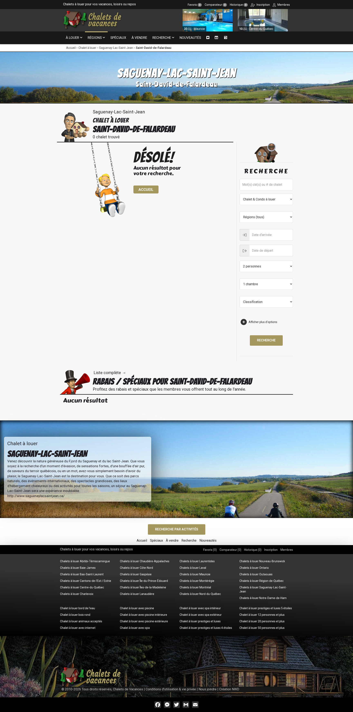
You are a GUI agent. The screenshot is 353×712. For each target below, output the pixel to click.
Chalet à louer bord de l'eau (77, 608)
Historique (238, 4)
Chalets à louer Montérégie (197, 580)
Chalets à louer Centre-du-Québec (82, 587)
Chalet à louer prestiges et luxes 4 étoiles (206, 627)
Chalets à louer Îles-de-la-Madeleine (143, 587)
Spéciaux (118, 38)
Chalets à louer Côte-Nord (136, 567)
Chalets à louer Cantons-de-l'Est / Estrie (85, 580)
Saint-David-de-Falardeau (153, 47)
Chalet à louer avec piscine (137, 608)
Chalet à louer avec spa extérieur (201, 614)
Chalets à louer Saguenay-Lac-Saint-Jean (263, 589)
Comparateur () (230, 549)
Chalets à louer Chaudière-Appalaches (144, 561)
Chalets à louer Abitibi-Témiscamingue (85, 561)
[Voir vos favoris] (208, 37)
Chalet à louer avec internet (77, 627)
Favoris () (210, 549)
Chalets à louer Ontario (254, 567)
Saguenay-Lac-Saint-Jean (116, 47)
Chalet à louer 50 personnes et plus (262, 627)
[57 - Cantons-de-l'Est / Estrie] (263, 20)
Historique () (252, 549)
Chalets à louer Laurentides (197, 561)
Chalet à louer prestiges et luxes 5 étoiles (265, 608)
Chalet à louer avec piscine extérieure (144, 621)
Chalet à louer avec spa (135, 627)
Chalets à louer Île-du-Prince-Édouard (144, 580)
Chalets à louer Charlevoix (76, 594)
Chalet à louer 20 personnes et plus (262, 621)
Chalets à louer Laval (193, 567)
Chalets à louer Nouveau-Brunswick (262, 561)
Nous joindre (208, 689)
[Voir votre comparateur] (216, 37)
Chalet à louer (87, 47)
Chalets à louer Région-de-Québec (261, 580)
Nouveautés (190, 38)
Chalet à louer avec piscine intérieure (143, 614)
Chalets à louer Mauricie (195, 574)
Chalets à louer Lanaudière (137, 594)
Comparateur (215, 4)
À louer (72, 38)
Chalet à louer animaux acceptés (81, 621)
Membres (283, 4)
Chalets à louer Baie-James (78, 567)
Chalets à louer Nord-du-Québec (200, 594)
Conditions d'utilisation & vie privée (171, 689)
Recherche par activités (176, 529)
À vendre (139, 38)
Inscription (263, 4)
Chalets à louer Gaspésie (136, 574)
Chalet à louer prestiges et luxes (200, 621)
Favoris (194, 4)
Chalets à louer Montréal (195, 587)
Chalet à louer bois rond (75, 614)
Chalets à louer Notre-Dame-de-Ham (263, 598)
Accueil (71, 47)
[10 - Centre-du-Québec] (208, 20)
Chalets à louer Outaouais (256, 574)
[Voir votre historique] (225, 37)
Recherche (161, 38)
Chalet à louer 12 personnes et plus (262, 614)
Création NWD (229, 689)
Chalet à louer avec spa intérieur (200, 608)
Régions (95, 38)
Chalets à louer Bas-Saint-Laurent (82, 574)
